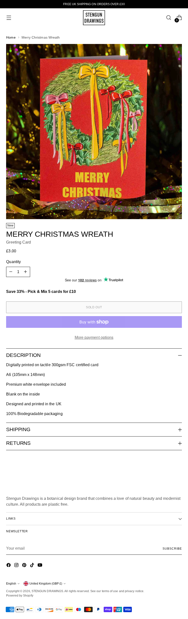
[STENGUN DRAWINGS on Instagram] (17, 566)
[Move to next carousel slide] (178, 467)
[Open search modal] (169, 18)
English (11, 583)
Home (10, 37)
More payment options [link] (94, 337)
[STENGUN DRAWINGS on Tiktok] (32, 566)
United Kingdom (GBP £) (45, 583)
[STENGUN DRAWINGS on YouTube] (40, 566)
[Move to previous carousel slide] (166, 467)
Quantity (13, 262)
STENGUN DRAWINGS (47, 591)
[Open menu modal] (9, 18)
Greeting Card (18, 242)
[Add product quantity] (25, 272)
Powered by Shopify (19, 595)
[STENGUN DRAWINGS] (94, 17)
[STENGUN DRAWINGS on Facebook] (9, 566)
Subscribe (172, 548)
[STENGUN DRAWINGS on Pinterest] (25, 566)
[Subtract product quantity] (10, 272)
